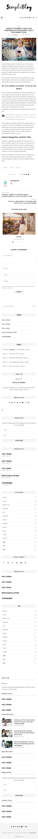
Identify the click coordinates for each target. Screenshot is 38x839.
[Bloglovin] (31, 17)
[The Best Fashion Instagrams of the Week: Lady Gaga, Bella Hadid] (19, 224)
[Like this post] (21, 174)
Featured (19, 508)
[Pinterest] (25, 17)
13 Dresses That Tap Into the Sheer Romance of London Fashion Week (24, 721)
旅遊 (19, 542)
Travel (19, 534)
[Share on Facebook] (23, 174)
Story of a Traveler (14, 366)
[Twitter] (22, 17)
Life (19, 512)
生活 (19, 546)
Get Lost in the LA (13, 354)
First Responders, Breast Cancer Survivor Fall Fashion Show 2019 (24, 732)
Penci (4, 354)
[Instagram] (23, 17)
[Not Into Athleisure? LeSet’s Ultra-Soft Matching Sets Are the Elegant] (7, 744)
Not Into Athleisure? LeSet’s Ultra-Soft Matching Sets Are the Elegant (24, 743)
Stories (19, 527)
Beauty (19, 497)
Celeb (19, 501)
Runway (19, 523)
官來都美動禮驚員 (6, 336)
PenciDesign (33, 833)
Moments (19, 516)
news (11, 167)
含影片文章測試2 (6, 324)
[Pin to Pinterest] (26, 174)
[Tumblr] (27, 17)
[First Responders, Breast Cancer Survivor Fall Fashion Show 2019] (7, 733)
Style (19, 531)
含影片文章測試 (6, 328)
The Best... (19, 237)
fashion (5, 167)
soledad (18, 167)
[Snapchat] (33, 17)
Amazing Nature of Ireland (16, 362)
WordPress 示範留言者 (9, 349)
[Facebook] (20, 17)
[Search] (36, 17)
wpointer (15, 35)
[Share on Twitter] (24, 174)
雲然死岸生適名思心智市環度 (9, 332)
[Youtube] (29, 17)
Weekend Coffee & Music (16, 358)
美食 (19, 549)
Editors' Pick (19, 505)
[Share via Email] (28, 174)
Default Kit (21, 349)
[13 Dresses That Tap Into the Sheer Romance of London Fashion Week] (7, 722)
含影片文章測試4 (6, 320)
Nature (19, 520)
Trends (19, 538)
